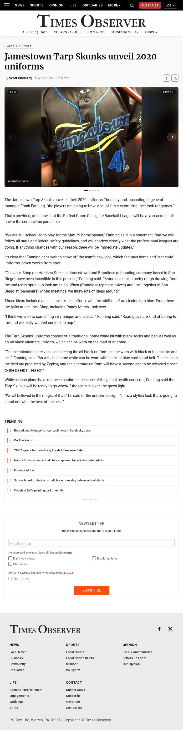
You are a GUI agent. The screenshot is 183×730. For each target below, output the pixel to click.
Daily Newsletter (24, 558)
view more (90, 499)
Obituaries (92, 5)
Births (14, 707)
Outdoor (72, 664)
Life (73, 5)
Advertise (73, 701)
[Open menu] (7, 5)
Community (18, 664)
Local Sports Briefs (80, 658)
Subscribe (150, 5)
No (27, 579)
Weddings (17, 701)
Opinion (56, 5)
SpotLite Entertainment (26, 690)
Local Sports (75, 652)
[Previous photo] (11, 137)
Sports (36, 5)
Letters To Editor (135, 658)
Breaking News (107, 558)
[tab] (86, 190)
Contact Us (74, 707)
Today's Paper (65, 32)
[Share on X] (175, 78)
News (19, 5)
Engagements (19, 696)
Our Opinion (131, 664)
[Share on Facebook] (166, 78)
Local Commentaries (137, 652)
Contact (74, 682)
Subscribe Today (125, 32)
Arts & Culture (19, 46)
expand (168, 92)
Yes (15, 579)
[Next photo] (171, 137)
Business (16, 658)
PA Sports (73, 670)
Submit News (94, 32)
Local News (18, 652)
